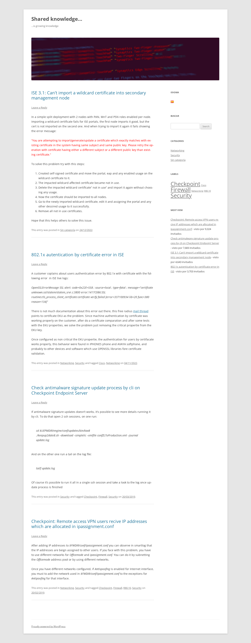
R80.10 (127, 588)
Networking (67, 363)
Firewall (102, 496)
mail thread (140, 311)
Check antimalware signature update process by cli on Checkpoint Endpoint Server (85, 390)
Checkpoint (90, 496)
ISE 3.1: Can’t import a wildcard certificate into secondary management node (88, 95)
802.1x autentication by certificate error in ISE (77, 254)
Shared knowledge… (56, 18)
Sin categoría (67, 230)
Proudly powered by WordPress (48, 626)
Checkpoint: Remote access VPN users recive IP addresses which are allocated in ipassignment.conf (89, 523)
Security (80, 363)
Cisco (102, 363)
